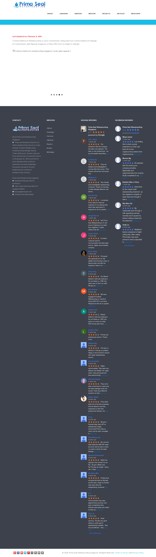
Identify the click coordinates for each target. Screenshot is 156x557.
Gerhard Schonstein (96, 455)
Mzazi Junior (127, 137)
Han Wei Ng (92, 195)
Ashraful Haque (94, 379)
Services (78, 13)
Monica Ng (127, 158)
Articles (120, 13)
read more (102, 229)
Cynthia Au (92, 159)
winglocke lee (93, 215)
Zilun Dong (92, 251)
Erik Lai (91, 513)
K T (89, 493)
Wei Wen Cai (127, 203)
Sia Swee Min (93, 473)
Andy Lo (126, 225)
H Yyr (90, 417)
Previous (9, 71)
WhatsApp (135, 13)
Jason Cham (93, 233)
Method (92, 13)
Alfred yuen (92, 310)
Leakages (64, 13)
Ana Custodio (93, 361)
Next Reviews (129, 245)
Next (101, 71)
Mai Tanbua (92, 289)
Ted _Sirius (92, 139)
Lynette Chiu (93, 330)
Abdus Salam (93, 397)
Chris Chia (92, 271)
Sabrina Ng (92, 343)
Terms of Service (122, 552)
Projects (106, 13)
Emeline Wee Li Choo (131, 182)
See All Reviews (95, 533)
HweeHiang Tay (94, 437)
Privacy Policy (138, 552)
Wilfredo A (92, 177)
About (50, 13)
